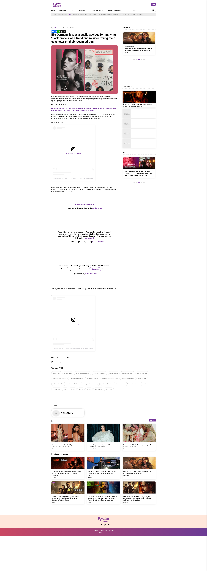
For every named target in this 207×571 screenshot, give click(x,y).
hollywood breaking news (76, 378)
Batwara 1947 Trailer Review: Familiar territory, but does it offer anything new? (138, 50)
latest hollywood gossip (99, 373)
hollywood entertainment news (110, 378)
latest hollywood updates (59, 378)
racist (65, 389)
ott (72, 10)
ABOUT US (100, 532)
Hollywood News (113, 373)
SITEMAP (107, 532)
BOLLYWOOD (127, 87)
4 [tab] (141, 59)
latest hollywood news (127, 373)
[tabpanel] (139, 43)
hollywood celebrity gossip (91, 384)
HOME (55, 14)
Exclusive (54, 477)
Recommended (56, 448)
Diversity (73, 389)
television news (119, 384)
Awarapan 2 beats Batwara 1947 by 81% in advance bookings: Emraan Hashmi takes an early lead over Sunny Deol (137, 498)
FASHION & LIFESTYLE (62, 14)
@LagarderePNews (95, 268)
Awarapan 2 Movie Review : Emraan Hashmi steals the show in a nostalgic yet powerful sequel (102, 473)
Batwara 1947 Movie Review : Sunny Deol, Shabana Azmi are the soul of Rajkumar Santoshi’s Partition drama (65, 498)
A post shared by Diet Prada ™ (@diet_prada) (64, 178)
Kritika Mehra (57, 28)
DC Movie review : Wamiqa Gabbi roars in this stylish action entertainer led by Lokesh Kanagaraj (66, 473)
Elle (145, 384)
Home (53, 10)
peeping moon (68, 373)
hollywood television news (134, 384)
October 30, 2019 (98, 242)
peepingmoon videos (114, 10)
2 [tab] (136, 59)
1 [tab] (134, 59)
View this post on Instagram (73, 153)
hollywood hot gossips (92, 378)
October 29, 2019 (97, 208)
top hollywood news (142, 373)
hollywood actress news (128, 378)
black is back (109, 389)
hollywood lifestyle (106, 384)
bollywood (62, 10)
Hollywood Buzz (142, 378)
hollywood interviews (58, 384)
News (70, 14)
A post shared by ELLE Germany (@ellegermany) (65, 348)
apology (89, 389)
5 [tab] (144, 59)
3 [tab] (139, 59)
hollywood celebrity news (74, 384)
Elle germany (56, 389)
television (82, 10)
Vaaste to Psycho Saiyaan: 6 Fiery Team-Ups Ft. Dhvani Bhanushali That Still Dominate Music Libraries (138, 173)
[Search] (153, 10)
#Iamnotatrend (89, 238)
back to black (98, 389)
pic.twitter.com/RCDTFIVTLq (91, 270)
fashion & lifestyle (97, 10)
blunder (81, 389)
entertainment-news (129, 46)
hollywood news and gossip (83, 373)
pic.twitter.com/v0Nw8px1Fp (84, 204)
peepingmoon (56, 373)
